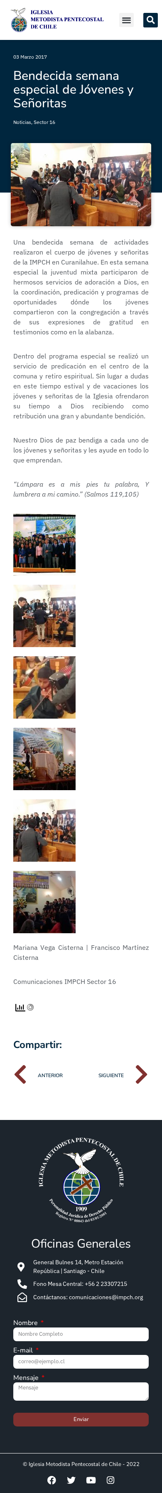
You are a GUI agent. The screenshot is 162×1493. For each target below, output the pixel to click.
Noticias (22, 122)
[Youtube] (91, 1480)
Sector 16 (44, 122)
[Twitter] (71, 1480)
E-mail (23, 1351)
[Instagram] (110, 1480)
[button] (126, 20)
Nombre (26, 1323)
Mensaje (26, 1378)
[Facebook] (52, 1480)
